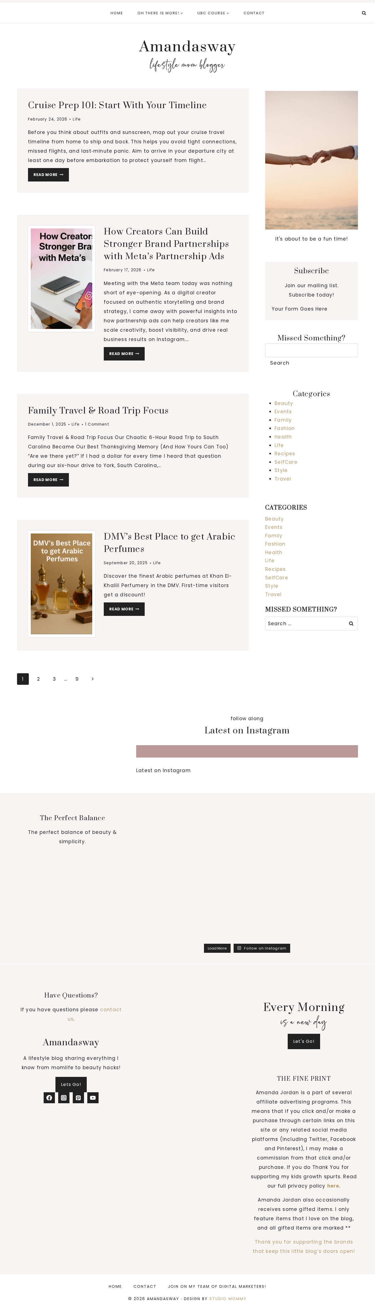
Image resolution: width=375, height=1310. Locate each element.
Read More (51, 176)
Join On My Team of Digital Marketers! (217, 1286)
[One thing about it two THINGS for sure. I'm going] (219, 793)
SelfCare (286, 462)
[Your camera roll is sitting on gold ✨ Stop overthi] (275, 891)
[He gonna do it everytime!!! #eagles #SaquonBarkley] (275, 859)
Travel (283, 479)
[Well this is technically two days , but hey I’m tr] (163, 859)
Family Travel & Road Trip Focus (98, 411)
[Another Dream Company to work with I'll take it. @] (219, 859)
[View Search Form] (364, 13)
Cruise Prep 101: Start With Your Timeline (117, 105)
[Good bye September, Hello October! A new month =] (275, 826)
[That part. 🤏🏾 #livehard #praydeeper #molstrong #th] (163, 891)
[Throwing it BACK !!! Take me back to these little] (163, 826)
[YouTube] (93, 1098)
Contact (254, 13)
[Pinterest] (78, 1098)
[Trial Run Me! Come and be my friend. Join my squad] (331, 859)
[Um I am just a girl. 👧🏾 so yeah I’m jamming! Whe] (331, 891)
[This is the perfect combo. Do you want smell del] (331, 793)
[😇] (331, 924)
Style (281, 470)
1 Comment (97, 424)
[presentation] (61, 279)
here (333, 1186)
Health (283, 437)
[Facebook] (49, 1098)
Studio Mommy (228, 1298)
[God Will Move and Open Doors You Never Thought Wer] (219, 891)
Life (77, 119)
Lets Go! (71, 1084)
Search (279, 362)
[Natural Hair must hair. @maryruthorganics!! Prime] (275, 793)
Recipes (285, 453)
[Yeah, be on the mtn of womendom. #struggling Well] (163, 924)
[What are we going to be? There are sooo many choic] (219, 924)
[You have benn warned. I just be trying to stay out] (275, 924)
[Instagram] (63, 1098)
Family (283, 420)
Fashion (285, 428)
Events (283, 411)
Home (117, 13)
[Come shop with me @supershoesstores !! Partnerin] (219, 826)
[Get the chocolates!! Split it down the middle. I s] (331, 826)
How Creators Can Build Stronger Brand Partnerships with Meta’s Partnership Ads (166, 244)
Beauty (284, 403)
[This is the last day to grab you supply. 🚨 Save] (163, 793)
